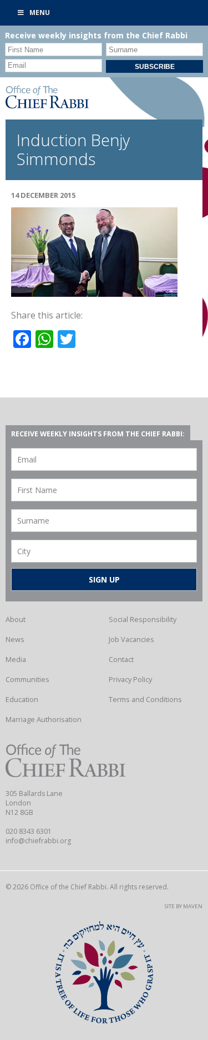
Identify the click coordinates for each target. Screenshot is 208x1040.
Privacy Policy (130, 679)
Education (22, 699)
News (15, 639)
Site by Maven (183, 906)
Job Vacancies (131, 639)
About (16, 619)
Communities (27, 679)
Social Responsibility (142, 619)
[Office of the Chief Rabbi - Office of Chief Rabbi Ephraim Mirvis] (47, 105)
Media (16, 659)
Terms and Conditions (145, 699)
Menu (39, 12)
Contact (121, 659)
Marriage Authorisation (44, 719)
